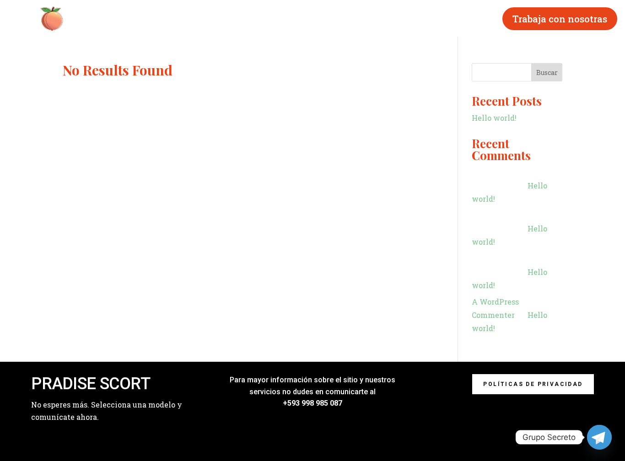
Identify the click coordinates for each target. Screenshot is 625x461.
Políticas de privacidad (532, 384)
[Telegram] (599, 437)
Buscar (547, 72)
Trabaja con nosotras (559, 19)
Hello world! (494, 118)
